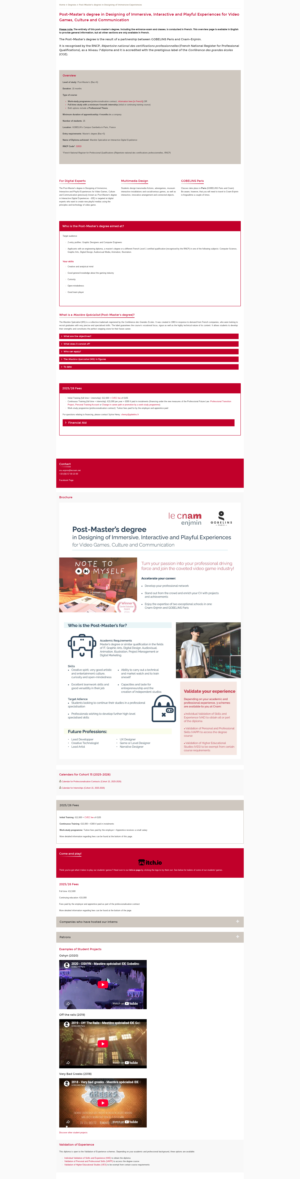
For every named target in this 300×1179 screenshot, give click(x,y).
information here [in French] (130, 101)
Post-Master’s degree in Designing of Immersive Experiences (110, 5)
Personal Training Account (87, 405)
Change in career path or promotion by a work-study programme (131, 405)
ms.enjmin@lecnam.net (70, 470)
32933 (78, 146)
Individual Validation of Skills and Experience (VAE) (87, 1158)
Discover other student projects (73, 1132)
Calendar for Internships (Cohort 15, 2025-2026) (83, 788)
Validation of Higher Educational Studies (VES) (85, 1165)
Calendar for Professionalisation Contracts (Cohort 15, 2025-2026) (91, 781)
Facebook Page (66, 480)
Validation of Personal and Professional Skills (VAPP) (88, 1161)
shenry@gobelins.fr (130, 414)
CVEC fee (116, 398)
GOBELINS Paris (192, 181)
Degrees (72, 5)
